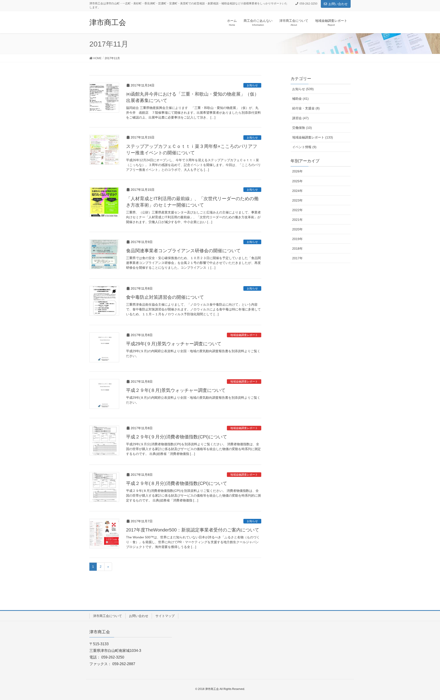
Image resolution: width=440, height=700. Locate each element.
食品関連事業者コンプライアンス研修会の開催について (183, 250)
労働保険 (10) (302, 128)
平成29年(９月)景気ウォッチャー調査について (173, 343)
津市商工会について (107, 616)
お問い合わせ (338, 4)
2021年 (297, 219)
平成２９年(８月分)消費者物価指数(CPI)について (176, 483)
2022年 (297, 210)
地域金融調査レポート (244, 335)
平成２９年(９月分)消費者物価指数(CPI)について (176, 436)
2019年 (297, 239)
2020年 (297, 229)
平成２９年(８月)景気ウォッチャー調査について (176, 390)
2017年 (297, 258)
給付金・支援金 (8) (306, 108)
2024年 (297, 191)
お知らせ (252, 85)
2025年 (297, 181)
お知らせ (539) (303, 89)
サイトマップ (165, 616)
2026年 (297, 171)
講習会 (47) (300, 118)
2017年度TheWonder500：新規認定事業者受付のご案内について (192, 529)
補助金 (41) (300, 98)
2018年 (297, 248)
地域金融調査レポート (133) (312, 137)
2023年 (297, 200)
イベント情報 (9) (304, 147)
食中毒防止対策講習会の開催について (165, 297)
